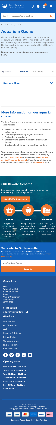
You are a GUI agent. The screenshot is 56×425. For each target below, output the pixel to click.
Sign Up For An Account (15, 199)
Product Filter (11, 83)
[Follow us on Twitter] (11, 355)
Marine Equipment (12, 25)
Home (3, 25)
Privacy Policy (9, 337)
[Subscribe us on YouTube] (30, 355)
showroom (39, 162)
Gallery (6, 329)
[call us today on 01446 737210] (33, 6)
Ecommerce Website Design (21, 420)
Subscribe (28, 269)
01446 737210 (15, 157)
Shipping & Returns (12, 333)
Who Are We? (9, 321)
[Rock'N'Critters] (12, 8)
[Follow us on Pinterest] (24, 355)
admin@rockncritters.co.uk (15, 312)
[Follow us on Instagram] (17, 355)
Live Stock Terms (10, 345)
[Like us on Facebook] (5, 355)
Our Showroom (10, 325)
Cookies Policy (10, 348)
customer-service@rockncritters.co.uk (24, 158)
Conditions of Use (11, 341)
